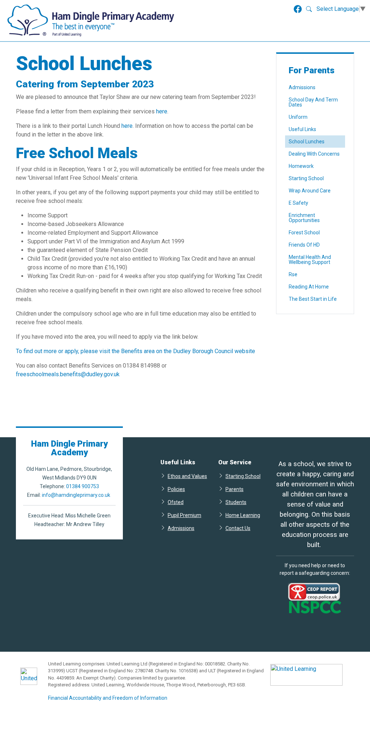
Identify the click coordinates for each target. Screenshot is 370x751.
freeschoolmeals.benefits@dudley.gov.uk (68, 374)
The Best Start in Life (313, 299)
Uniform (298, 117)
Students (235, 502)
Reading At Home (309, 287)
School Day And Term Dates (313, 102)
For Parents (312, 70)
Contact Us (237, 528)
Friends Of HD (304, 245)
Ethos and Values (187, 476)
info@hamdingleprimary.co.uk (76, 495)
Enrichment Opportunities (304, 217)
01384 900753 (82, 486)
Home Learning (242, 515)
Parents (234, 489)
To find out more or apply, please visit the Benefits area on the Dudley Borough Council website (135, 351)
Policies (176, 489)
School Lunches (306, 141)
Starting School (306, 178)
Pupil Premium (184, 515)
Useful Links (302, 129)
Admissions (302, 87)
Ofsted (176, 502)
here (161, 111)
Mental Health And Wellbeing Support (310, 259)
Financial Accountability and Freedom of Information (107, 698)
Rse (293, 274)
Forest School (304, 232)
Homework (301, 166)
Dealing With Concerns (314, 154)
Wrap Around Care (310, 191)
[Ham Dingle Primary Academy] (91, 20)
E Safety (298, 203)
